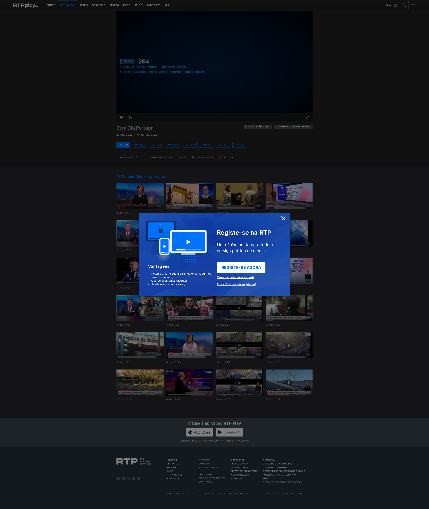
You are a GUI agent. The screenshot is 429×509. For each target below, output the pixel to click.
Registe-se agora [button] (241, 267)
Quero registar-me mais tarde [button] (235, 277)
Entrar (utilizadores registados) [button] (236, 284)
